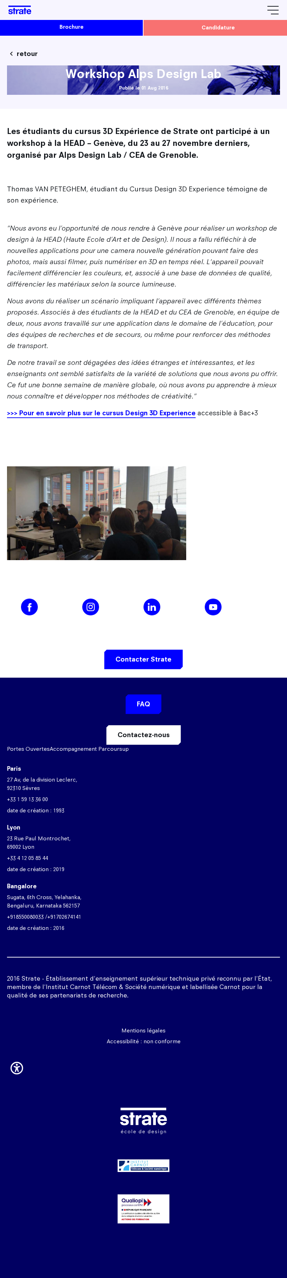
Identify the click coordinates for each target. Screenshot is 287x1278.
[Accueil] (19, 10)
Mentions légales (143, 1030)
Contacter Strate (143, 659)
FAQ (143, 704)
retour (27, 54)
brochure (71, 26)
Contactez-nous (144, 735)
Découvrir (143, 1197)
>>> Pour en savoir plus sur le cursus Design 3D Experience (101, 413)
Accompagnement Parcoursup (89, 749)
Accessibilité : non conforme (144, 1041)
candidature (218, 27)
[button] (16, 1066)
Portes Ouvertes (28, 749)
